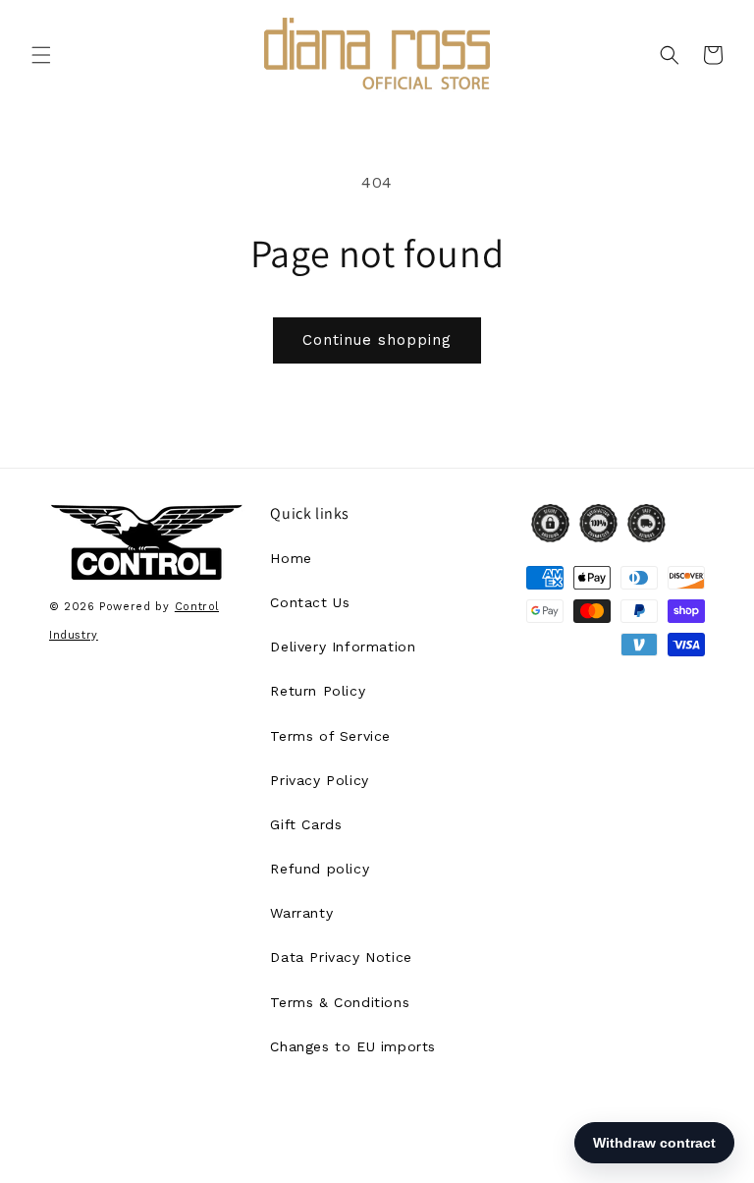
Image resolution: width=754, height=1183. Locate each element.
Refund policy (319, 868)
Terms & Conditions (339, 1002)
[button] (41, 55)
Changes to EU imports (353, 1046)
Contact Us (310, 602)
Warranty (301, 913)
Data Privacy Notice (340, 957)
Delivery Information (342, 646)
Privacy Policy (319, 780)
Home (290, 558)
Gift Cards (306, 824)
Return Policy (317, 691)
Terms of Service (330, 736)
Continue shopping (377, 340)
